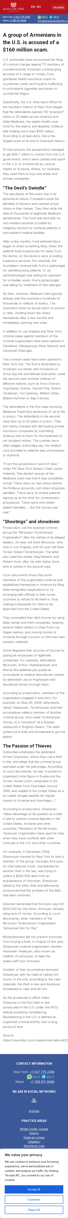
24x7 (45, 17)
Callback (58, 7)
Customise (34, 1199)
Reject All (34, 1209)
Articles (34, 1111)
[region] (34, 1183)
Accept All (34, 1189)
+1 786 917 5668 (17, 20)
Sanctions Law (34, 1146)
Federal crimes (34, 1137)
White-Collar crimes (34, 1129)
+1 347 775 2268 (21, 17)
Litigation (34, 1142)
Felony (34, 1133)
